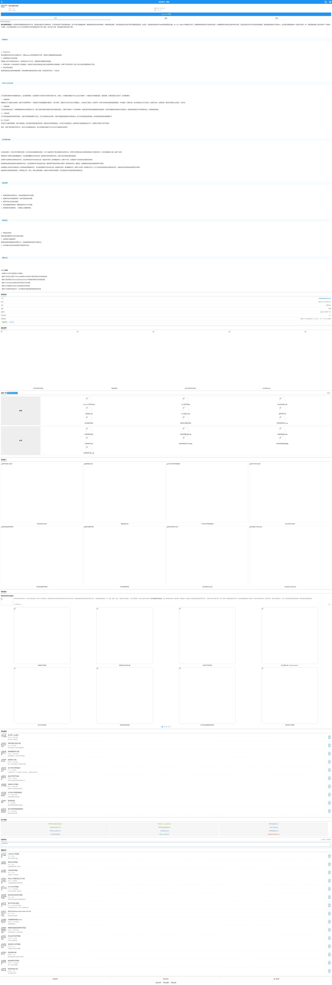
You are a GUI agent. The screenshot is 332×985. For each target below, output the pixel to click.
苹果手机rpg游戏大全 (55, 831)
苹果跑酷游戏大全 (273, 831)
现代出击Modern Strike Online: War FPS (19, 911)
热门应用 (276, 979)
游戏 (20, 410)
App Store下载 (166, 14)
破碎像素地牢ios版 (13, 751)
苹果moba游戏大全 (164, 834)
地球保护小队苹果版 (14, 944)
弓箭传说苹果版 (13, 870)
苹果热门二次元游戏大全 (164, 824)
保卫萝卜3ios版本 (13, 735)
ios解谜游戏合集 (164, 831)
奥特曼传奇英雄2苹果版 (15, 895)
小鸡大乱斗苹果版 (13, 854)
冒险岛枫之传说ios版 (14, 743)
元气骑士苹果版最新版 (15, 792)
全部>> (329, 604)
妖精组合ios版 (12, 759)
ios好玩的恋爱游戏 (55, 834)
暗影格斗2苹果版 (13, 784)
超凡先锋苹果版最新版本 (15, 809)
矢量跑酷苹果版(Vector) (15, 919)
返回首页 (158, 982)
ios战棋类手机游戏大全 (274, 834)
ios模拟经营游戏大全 (55, 827)
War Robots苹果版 (13, 886)
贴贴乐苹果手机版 (13, 776)
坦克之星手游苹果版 (14, 936)
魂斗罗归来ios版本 (13, 903)
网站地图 (166, 982)
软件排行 (166, 979)
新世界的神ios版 (13, 969)
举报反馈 (173, 982)
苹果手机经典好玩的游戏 (55, 824)
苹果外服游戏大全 (273, 824)
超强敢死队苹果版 (13, 960)
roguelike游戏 (20, 27)
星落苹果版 (11, 800)
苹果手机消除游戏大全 (164, 827)
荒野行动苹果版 (13, 862)
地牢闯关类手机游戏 (7, 596)
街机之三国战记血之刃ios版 (16, 878)
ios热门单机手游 (273, 827)
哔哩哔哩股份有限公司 (325, 298)
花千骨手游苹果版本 (14, 768)
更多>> (329, 393)
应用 (20, 440)
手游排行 (55, 979)
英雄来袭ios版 (12, 952)
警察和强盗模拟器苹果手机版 (17, 928)
